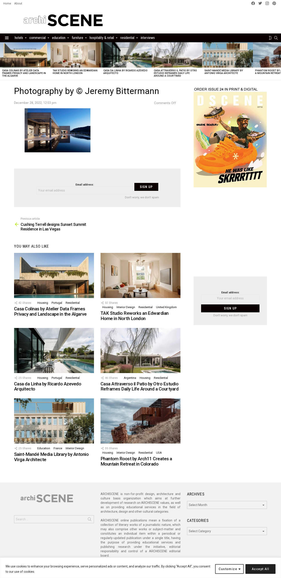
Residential (127, 38)
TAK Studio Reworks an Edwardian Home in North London (75, 72)
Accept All (260, 569)
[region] (140, 568)
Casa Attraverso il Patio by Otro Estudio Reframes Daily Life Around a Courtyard (175, 73)
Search (89, 520)
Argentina (130, 377)
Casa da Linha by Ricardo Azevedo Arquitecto (125, 72)
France (58, 448)
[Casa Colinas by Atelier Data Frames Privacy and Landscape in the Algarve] (25, 55)
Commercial (37, 38)
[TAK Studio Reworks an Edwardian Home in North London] (75, 55)
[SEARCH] (276, 37)
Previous (2, 61)
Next (279, 61)
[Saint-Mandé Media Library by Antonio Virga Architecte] (227, 55)
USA (159, 452)
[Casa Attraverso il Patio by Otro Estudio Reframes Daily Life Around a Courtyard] (177, 55)
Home (7, 3)
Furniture (77, 38)
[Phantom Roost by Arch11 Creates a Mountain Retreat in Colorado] (140, 421)
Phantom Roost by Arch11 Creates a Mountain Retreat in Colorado (136, 461)
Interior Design (126, 307)
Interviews (148, 38)
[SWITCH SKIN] (270, 37)
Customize (228, 569)
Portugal (57, 302)
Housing (42, 302)
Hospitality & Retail (102, 38)
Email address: (85, 184)
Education (58, 38)
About (18, 3)
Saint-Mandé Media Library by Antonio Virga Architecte (224, 72)
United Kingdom (166, 307)
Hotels (19, 38)
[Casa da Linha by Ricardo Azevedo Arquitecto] (126, 55)
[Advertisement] (230, 234)
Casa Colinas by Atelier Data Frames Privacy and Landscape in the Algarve (24, 73)
